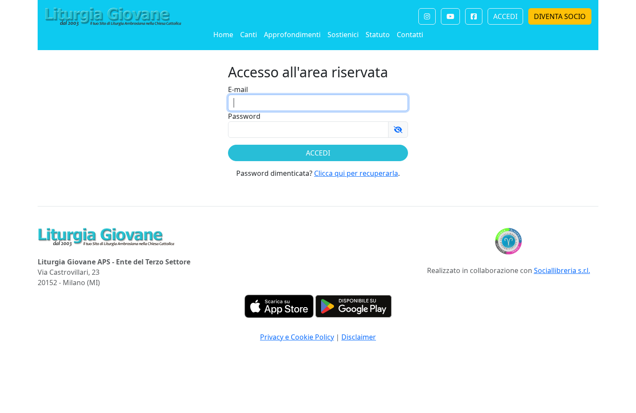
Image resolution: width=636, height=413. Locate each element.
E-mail (238, 89)
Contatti (410, 34)
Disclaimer (358, 337)
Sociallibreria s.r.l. (562, 270)
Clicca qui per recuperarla (356, 173)
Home (223, 34)
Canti (248, 34)
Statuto (378, 34)
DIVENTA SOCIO (560, 16)
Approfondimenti (292, 34)
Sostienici (343, 34)
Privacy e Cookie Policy (297, 337)
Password (244, 116)
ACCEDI (505, 16)
